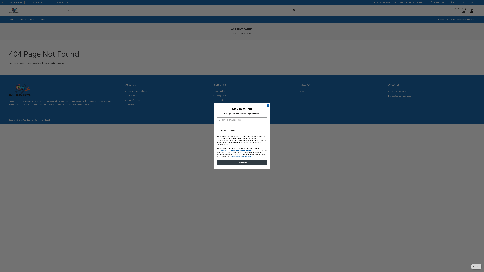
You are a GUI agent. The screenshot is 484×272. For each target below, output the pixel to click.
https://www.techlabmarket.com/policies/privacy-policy (238, 150)
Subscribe (242, 162)
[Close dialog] (268, 105)
